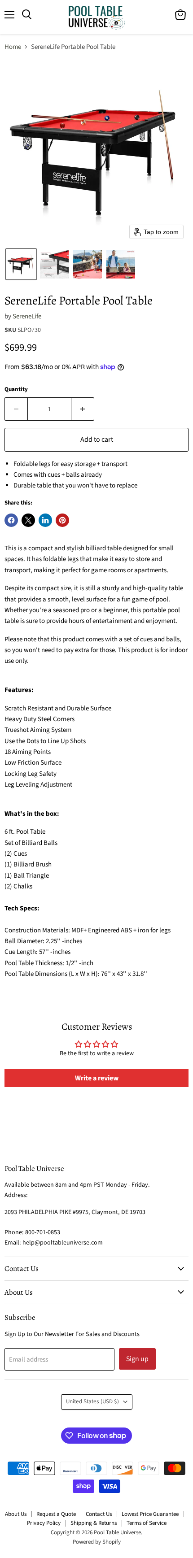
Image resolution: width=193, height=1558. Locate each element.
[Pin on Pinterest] (62, 520)
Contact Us (99, 1514)
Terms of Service (147, 1523)
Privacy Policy (44, 1523)
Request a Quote (56, 1514)
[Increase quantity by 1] (82, 409)
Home (12, 47)
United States (92, 1401)
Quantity (16, 389)
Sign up (137, 1359)
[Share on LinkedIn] (45, 520)
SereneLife (27, 316)
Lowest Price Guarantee (150, 1514)
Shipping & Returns (93, 1523)
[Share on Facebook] (11, 520)
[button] (21, 264)
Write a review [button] (96, 1078)
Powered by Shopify (97, 1542)
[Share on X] (28, 520)
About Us (15, 1514)
